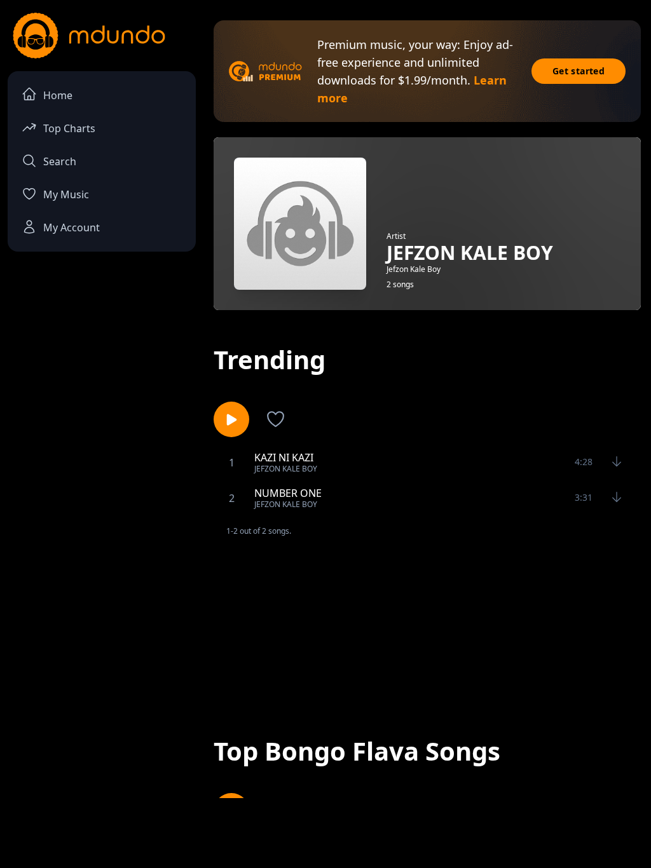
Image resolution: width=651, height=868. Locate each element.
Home (57, 95)
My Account (71, 227)
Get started (578, 71)
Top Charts (69, 128)
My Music (66, 194)
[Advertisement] (427, 625)
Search (59, 161)
